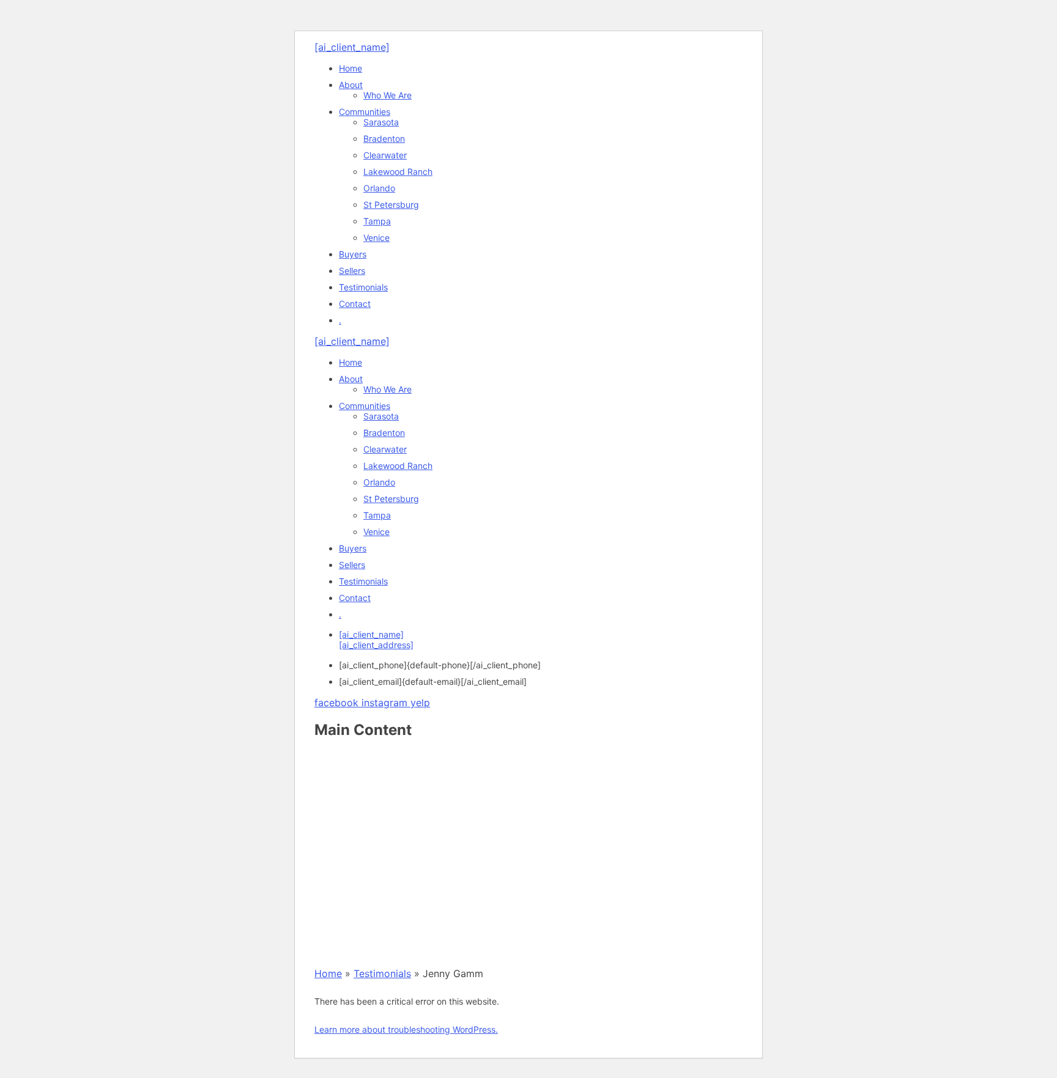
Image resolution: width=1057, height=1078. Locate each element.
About (351, 84)
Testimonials (363, 287)
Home (350, 68)
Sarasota (381, 122)
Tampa (377, 221)
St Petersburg (391, 204)
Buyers (352, 254)
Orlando (379, 188)
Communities (364, 111)
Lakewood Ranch (397, 171)
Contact (355, 303)
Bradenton (384, 138)
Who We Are (387, 95)
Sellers (352, 270)
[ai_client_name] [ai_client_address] (376, 639)
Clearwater (385, 155)
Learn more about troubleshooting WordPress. (406, 1029)
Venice (376, 237)
